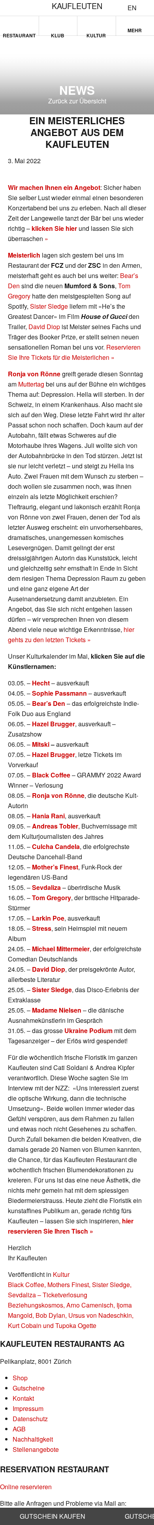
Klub (57, 34)
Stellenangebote (36, 1449)
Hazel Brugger (53, 723)
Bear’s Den (48, 703)
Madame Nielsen (56, 1010)
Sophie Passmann (59, 693)
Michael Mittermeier (61, 948)
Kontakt (23, 1398)
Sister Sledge (49, 306)
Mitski (40, 744)
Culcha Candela (56, 846)
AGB (19, 1428)
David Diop (44, 326)
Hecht (41, 682)
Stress (41, 928)
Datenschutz (30, 1418)
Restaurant (19, 34)
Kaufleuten (77, 5)
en (132, 8)
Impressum (28, 1408)
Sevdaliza (46, 887)
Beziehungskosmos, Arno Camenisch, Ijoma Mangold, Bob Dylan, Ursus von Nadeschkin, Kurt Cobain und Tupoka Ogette (70, 1315)
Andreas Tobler (55, 826)
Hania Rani (48, 815)
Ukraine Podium (88, 1030)
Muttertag (31, 384)
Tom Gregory (51, 897)
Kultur (96, 34)
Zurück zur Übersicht (77, 100)
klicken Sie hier (54, 228)
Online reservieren (26, 1486)
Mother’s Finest (55, 866)
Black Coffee (51, 774)
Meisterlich (24, 255)
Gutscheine (29, 1387)
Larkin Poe (48, 918)
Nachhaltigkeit (33, 1439)
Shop (20, 1377)
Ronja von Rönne (34, 373)
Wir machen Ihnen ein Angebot (54, 187)
